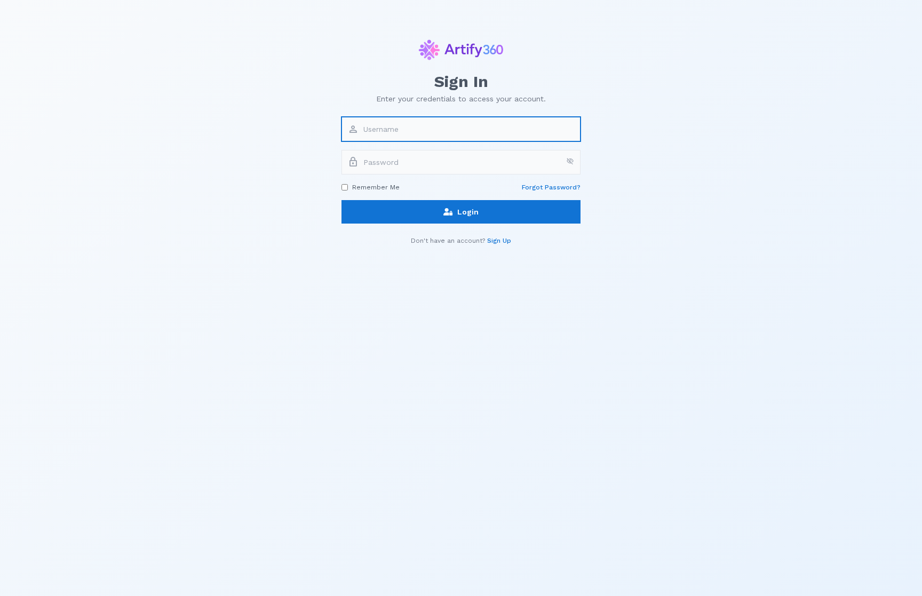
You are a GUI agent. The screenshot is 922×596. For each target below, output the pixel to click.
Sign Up (499, 240)
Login (468, 212)
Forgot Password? (551, 187)
